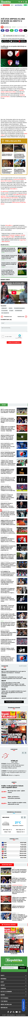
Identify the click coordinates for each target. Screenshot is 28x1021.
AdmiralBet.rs (8, 225)
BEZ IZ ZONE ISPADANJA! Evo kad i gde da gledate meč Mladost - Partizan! (8, 411)
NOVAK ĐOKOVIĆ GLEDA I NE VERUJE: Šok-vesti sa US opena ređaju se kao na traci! (8, 624)
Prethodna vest (8, 316)
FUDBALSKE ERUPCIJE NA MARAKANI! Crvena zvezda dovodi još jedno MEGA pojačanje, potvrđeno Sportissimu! (8, 641)
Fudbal (3, 252)
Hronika (14, 913)
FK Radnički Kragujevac (19, 308)
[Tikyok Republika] (11, 1012)
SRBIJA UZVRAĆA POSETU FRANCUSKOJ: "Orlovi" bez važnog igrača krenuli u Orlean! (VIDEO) (8, 565)
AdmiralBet (4, 308)
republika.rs (12, 1015)
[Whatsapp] (12, 30)
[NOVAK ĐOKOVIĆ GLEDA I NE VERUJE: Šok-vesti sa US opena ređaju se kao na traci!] (22, 624)
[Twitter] (25, 30)
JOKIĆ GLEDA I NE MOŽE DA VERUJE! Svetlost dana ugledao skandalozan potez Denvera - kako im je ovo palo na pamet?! (8, 616)
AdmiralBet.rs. (13, 188)
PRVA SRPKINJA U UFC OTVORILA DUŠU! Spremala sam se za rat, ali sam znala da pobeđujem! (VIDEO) (8, 446)
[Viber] (7, 30)
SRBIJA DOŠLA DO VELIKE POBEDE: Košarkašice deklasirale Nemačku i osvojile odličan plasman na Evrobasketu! (8, 522)
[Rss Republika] (14, 1012)
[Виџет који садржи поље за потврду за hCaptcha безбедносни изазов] (11, 336)
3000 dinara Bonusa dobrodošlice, (10, 197)
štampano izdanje (14, 707)
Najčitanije (23, 666)
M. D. (10, 27)
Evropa (10, 308)
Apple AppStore (6, 241)
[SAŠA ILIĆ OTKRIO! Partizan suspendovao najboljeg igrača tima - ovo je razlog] (22, 581)
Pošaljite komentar (14, 342)
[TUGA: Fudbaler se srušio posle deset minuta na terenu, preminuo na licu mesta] (22, 479)
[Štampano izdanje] (14, 940)
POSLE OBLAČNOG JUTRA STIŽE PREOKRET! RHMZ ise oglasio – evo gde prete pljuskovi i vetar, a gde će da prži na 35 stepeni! (13, 684)
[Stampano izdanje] (14, 727)
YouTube (23, 235)
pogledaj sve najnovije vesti (14, 701)
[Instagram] (21, 30)
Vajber (12, 236)
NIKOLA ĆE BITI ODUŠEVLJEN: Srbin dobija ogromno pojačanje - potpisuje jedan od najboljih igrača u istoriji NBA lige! (8, 633)
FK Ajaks (11, 310)
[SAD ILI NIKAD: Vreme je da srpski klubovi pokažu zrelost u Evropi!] (22, 258)
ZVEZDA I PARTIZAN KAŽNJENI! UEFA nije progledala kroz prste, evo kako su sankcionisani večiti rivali (8, 531)
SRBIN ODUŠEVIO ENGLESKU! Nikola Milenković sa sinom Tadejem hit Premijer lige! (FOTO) (8, 488)
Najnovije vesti (7, 864)
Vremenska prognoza (17, 885)
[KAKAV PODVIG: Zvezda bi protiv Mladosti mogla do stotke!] (22, 265)
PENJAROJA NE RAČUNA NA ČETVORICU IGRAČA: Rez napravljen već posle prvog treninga (8, 514)
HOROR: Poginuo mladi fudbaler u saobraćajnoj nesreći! (8, 650)
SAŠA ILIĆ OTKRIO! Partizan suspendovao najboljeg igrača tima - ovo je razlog (7, 582)
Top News (4, 1001)
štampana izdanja (10, 924)
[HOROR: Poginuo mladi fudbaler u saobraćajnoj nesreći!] (22, 649)
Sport (14, 27)
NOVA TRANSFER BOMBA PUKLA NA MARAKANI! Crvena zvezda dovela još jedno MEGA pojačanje (8, 454)
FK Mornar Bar (18, 310)
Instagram (17, 235)
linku (7, 194)
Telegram (8, 236)
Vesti (12, 5)
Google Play (22, 239)
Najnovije (4, 666)
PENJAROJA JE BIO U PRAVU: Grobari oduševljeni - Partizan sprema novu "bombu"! (7, 505)
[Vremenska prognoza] (21, 1)
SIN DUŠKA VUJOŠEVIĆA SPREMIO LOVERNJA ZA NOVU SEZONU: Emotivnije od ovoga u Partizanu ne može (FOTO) (8, 590)
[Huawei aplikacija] (22, 41)
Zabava (3, 988)
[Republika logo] (6, 2)
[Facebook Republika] (8, 1012)
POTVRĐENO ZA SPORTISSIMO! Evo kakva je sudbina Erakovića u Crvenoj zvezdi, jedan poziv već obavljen (8, 573)
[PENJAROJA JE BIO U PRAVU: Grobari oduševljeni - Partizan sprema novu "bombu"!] (22, 504)
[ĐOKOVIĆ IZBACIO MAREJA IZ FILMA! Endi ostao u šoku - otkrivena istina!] (22, 598)
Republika (4, 1007)
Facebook (11, 235)
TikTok (3, 236)
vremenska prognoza (14, 812)
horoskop (14, 749)
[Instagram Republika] (19, 1012)
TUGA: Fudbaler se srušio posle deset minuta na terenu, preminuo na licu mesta (8, 480)
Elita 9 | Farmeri (6, 991)
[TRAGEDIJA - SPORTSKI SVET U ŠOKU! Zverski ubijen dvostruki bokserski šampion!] (22, 607)
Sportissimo (23, 1005)
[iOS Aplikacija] (14, 41)
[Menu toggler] (26, 2)
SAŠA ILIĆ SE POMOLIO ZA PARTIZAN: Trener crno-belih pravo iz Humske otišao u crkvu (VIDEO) (8, 556)
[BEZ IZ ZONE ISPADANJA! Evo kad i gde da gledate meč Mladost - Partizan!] (22, 411)
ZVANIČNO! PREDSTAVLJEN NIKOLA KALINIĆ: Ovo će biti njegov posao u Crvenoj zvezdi (7, 539)
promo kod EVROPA (19, 179)
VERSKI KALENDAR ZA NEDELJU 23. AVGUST (7, 155)
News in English (6, 1004)
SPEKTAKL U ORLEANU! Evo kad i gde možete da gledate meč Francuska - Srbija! (8, 420)
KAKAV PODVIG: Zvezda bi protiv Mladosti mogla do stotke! (8, 264)
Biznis (3, 995)
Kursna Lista (14, 838)
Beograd (6, 817)
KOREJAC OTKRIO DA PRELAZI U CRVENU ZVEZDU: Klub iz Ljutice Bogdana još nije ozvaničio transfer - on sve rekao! (7, 497)
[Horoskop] (23, 1)
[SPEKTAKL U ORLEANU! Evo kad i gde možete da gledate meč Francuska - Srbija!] (22, 419)
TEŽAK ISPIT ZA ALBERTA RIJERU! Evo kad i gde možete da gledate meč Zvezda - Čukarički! (8, 428)
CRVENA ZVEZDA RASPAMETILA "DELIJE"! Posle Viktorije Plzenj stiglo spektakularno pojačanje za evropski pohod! (7, 658)
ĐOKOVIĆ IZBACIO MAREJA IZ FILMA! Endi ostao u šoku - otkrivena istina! (8, 599)
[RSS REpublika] (17, 1012)
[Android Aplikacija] (5, 41)
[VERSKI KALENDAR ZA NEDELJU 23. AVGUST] (7, 148)
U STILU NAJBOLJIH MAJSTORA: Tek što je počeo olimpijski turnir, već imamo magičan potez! (8, 272)
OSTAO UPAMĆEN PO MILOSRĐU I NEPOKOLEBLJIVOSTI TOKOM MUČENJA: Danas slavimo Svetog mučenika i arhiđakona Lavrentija (7, 171)
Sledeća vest (21, 316)
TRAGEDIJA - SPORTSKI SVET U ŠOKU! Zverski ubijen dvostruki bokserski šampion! (7, 607)
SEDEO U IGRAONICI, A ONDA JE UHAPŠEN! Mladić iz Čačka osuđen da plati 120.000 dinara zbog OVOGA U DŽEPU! (19, 917)
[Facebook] (3, 30)
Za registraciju (5, 191)
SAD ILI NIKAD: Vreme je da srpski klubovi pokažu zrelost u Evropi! (9, 257)
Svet (2, 982)
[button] (23, 753)
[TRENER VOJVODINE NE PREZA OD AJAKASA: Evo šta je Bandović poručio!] (22, 250)
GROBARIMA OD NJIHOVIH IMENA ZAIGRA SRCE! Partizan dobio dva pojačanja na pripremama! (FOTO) (8, 548)
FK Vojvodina (4, 310)
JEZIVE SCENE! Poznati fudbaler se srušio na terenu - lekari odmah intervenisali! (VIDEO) (7, 437)
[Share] (18, 622)
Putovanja (4, 998)
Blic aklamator (5, 312)
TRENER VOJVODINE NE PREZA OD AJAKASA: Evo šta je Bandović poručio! (8, 250)
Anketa (14, 782)
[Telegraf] (16, 30)
